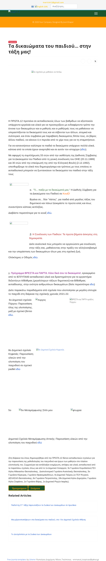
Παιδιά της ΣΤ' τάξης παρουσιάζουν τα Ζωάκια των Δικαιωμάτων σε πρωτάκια (43, 505)
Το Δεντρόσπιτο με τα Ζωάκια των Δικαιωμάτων (31, 534)
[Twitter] (95, 61)
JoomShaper (68, 22)
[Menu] (96, 13)
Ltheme (32, 559)
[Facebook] (83, 61)
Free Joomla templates (16, 559)
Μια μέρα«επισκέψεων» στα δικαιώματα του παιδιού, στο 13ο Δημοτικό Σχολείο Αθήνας (48, 519)
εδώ (83, 149)
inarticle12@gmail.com (53, 2)
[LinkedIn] (89, 61)
